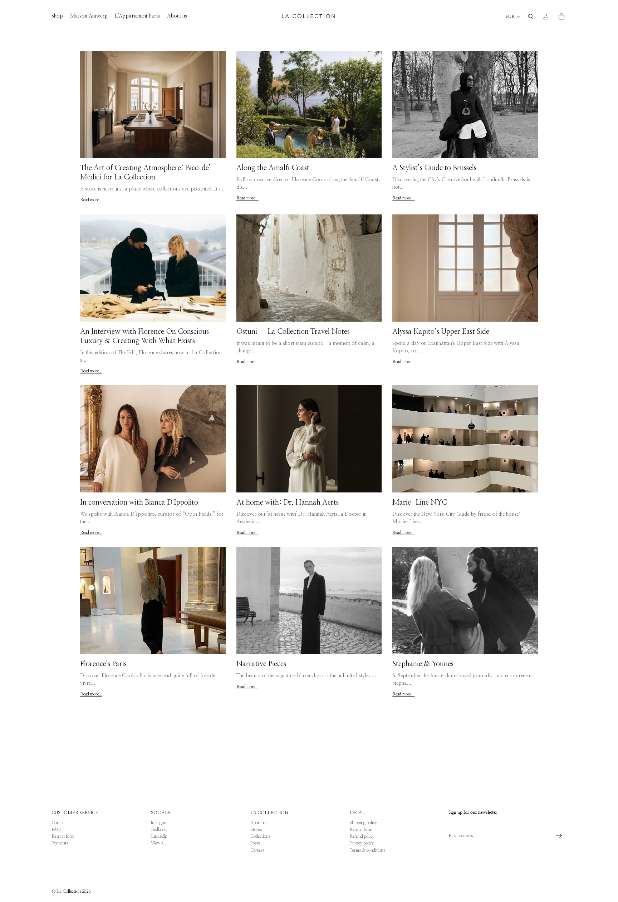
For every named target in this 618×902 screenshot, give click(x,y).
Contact (59, 823)
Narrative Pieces (261, 664)
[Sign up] (558, 835)
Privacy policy (361, 843)
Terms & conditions (367, 850)
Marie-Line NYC (419, 502)
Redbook (159, 829)
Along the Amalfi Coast (272, 168)
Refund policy (361, 836)
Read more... (91, 200)
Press (255, 843)
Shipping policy (363, 823)
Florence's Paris (103, 664)
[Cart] (561, 16)
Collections (260, 836)
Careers (257, 850)
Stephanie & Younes (422, 664)
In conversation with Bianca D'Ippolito (139, 502)
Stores (256, 829)
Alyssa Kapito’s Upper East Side (440, 331)
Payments (60, 843)
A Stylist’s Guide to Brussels (434, 168)
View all (158, 843)
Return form (63, 836)
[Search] (531, 16)
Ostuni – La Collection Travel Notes (293, 331)
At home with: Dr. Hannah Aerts (287, 502)
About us (258, 823)
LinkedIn (159, 836)
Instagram (159, 823)
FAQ (56, 829)
